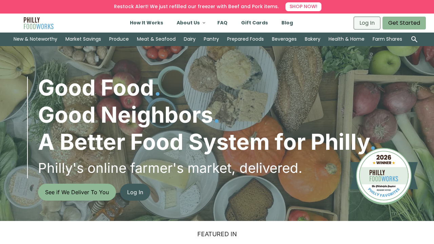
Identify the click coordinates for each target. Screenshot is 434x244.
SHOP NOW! (303, 6)
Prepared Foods (245, 39)
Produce (119, 39)
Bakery (312, 39)
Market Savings (83, 39)
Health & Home (346, 39)
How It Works (146, 22)
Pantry (211, 39)
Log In (367, 23)
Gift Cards (254, 22)
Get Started (404, 23)
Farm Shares (387, 39)
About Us (188, 22)
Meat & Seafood (156, 39)
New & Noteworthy (35, 39)
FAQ (222, 22)
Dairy (190, 39)
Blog (287, 22)
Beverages (284, 39)
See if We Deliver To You (77, 192)
